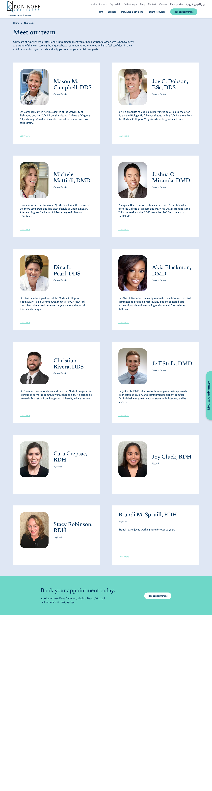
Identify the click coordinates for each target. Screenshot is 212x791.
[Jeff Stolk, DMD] (132, 366)
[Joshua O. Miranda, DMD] (132, 180)
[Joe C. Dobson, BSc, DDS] (132, 87)
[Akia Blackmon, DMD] (132, 273)
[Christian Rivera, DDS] (34, 366)
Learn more (25, 135)
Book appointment (159, 595)
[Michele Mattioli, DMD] (34, 180)
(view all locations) (25, 15)
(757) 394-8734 (67, 602)
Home (16, 22)
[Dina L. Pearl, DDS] (34, 273)
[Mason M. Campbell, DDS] (34, 87)
